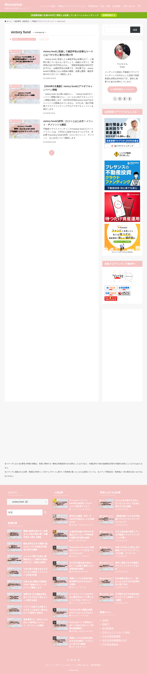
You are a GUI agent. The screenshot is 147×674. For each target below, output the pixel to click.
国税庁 (105, 624)
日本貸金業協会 (110, 644)
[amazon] (129, 99)
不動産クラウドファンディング (24, 39)
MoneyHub (13, 4)
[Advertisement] (122, 354)
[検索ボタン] (139, 6)
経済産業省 (108, 628)
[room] (125, 99)
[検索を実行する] (45, 512)
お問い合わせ (82, 665)
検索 (135, 30)
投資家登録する (108, 15)
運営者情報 (95, 665)
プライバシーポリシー (64, 665)
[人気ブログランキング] (124, 295)
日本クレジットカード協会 (116, 632)
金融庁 (105, 620)
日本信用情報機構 (111, 636)
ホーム (49, 665)
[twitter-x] (115, 99)
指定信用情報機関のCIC (114, 640)
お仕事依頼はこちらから (122, 89)
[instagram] (120, 99)
